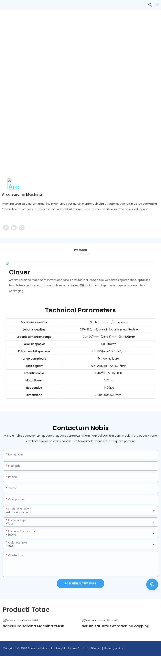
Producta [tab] (80, 250)
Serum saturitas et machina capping (115, 626)
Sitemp (95, 648)
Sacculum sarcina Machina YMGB (33, 626)
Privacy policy (114, 648)
